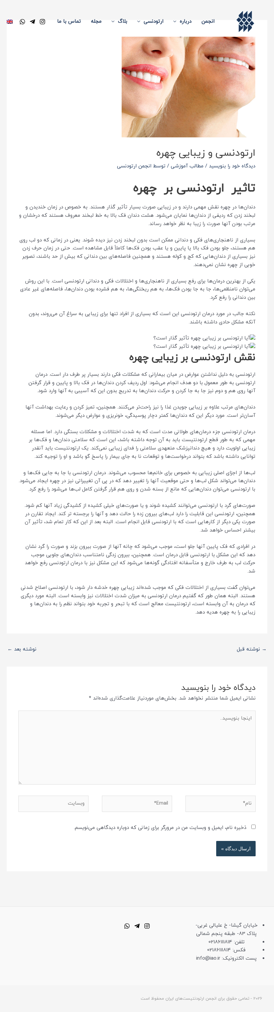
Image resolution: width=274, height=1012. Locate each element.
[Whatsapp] (127, 926)
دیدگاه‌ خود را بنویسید (232, 166)
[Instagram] (42, 22)
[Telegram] (32, 22)
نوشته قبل (252, 649)
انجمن (208, 21)
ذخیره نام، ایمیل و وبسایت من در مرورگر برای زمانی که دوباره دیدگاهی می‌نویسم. (160, 827)
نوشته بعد (21, 649)
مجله (96, 21)
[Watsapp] (22, 22)
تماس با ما (69, 21)
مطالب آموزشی (187, 166)
